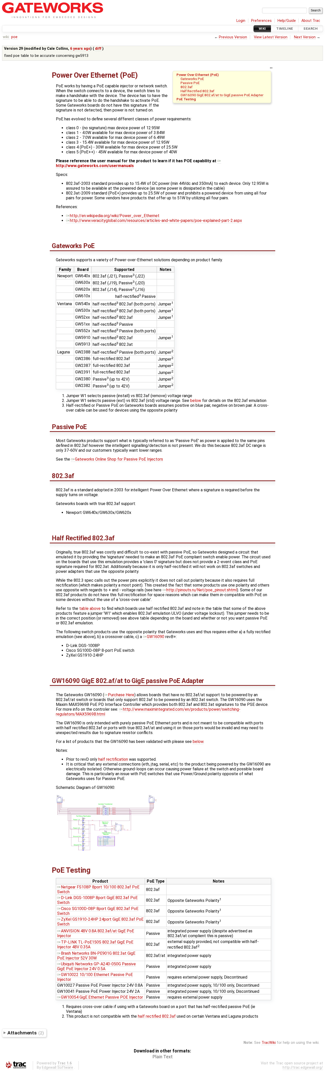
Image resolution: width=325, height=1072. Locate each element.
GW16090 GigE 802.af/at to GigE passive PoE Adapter (222, 95)
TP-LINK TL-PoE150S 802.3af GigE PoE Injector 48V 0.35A (95, 944)
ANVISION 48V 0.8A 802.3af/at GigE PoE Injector (95, 933)
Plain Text (163, 1056)
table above (90, 608)
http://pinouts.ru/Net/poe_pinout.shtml (201, 590)
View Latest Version (270, 37)
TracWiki (269, 1043)
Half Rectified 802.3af (197, 91)
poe (14, 37)
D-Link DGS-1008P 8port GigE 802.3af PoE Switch (97, 900)
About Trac (310, 21)
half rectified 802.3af (157, 1016)
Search (310, 28)
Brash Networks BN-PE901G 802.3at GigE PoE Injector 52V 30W (96, 956)
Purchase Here (121, 694)
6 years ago (80, 48)
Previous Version (233, 37)
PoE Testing (186, 99)
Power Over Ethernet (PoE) (197, 75)
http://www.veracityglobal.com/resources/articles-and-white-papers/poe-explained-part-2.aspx (156, 220)
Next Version (305, 37)
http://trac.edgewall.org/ (303, 1067)
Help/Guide (287, 21)
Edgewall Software (57, 1067)
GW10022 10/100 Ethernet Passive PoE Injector (95, 977)
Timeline (284, 28)
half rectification (113, 759)
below (195, 400)
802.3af (186, 87)
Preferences (261, 21)
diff (98, 48)
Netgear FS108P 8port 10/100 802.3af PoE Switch (98, 889)
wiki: (6, 37)
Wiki (262, 28)
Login (240, 21)
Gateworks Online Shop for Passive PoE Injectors (119, 459)
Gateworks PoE (192, 79)
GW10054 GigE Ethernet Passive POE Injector (102, 997)
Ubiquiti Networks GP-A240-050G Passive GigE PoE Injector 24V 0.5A (96, 966)
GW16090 (155, 636)
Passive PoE (190, 83)
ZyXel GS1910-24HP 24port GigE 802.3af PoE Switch (100, 922)
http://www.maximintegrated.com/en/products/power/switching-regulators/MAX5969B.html (148, 712)
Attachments (25, 1033)
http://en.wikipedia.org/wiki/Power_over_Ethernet (114, 215)
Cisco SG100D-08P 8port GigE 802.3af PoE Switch (97, 911)
